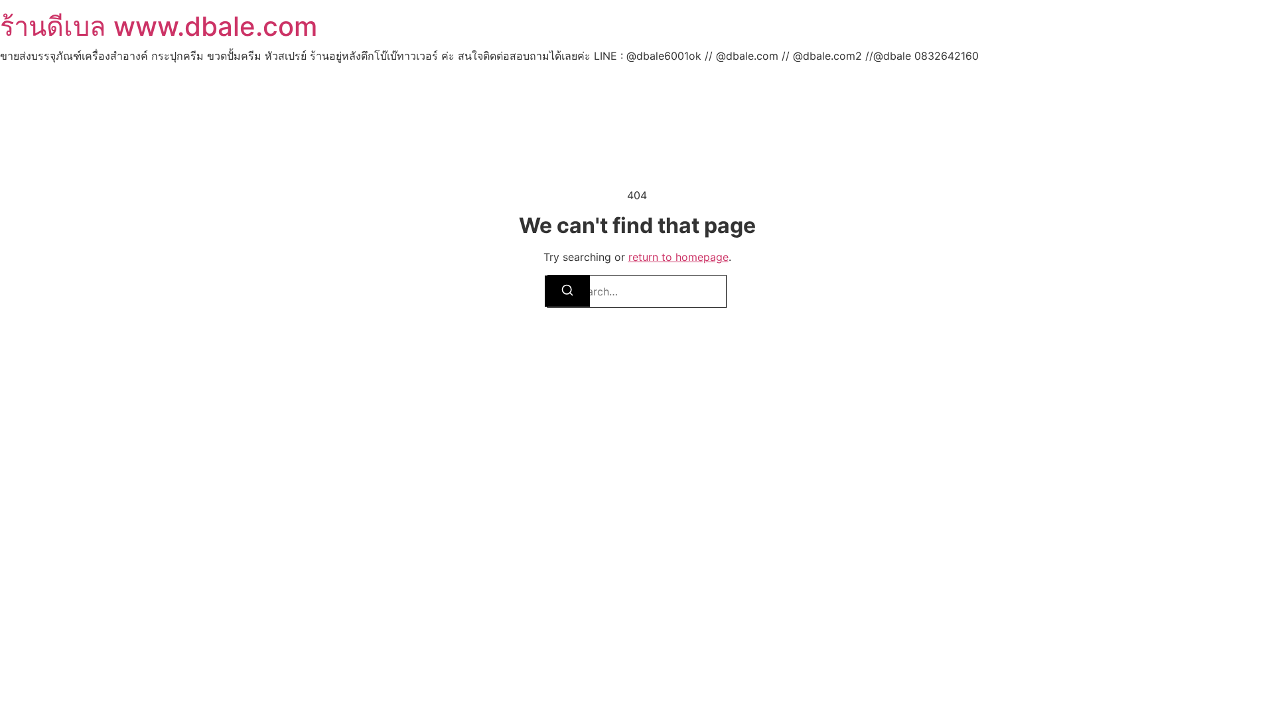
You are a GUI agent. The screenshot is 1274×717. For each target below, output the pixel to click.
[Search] (567, 291)
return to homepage (678, 257)
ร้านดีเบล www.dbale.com (158, 26)
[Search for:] (637, 291)
